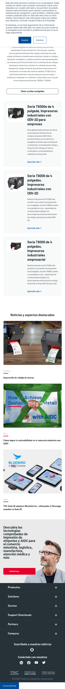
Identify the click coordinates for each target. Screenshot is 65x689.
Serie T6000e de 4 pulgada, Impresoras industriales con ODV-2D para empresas (42, 115)
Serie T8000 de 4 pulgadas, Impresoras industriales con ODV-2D (39, 184)
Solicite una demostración (14, 573)
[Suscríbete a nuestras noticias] (32, 649)
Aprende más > (34, 162)
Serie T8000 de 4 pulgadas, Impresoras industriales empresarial (39, 250)
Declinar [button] (40, 40)
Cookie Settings (9, 685)
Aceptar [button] (24, 40)
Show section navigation (32, 91)
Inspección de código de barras (18, 378)
